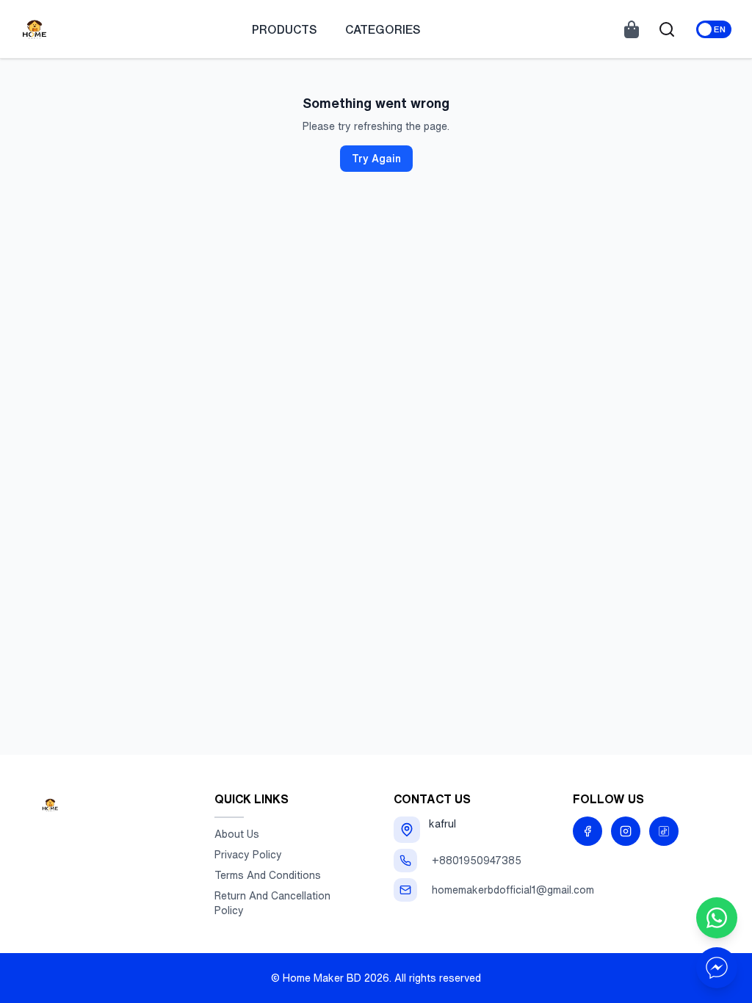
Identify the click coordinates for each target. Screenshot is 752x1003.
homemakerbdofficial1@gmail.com (513, 890)
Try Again (376, 158)
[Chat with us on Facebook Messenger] (716, 967)
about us (236, 834)
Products (284, 29)
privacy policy (248, 855)
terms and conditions (267, 875)
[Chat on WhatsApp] (716, 917)
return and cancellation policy (272, 903)
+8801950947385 (476, 860)
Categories (383, 29)
